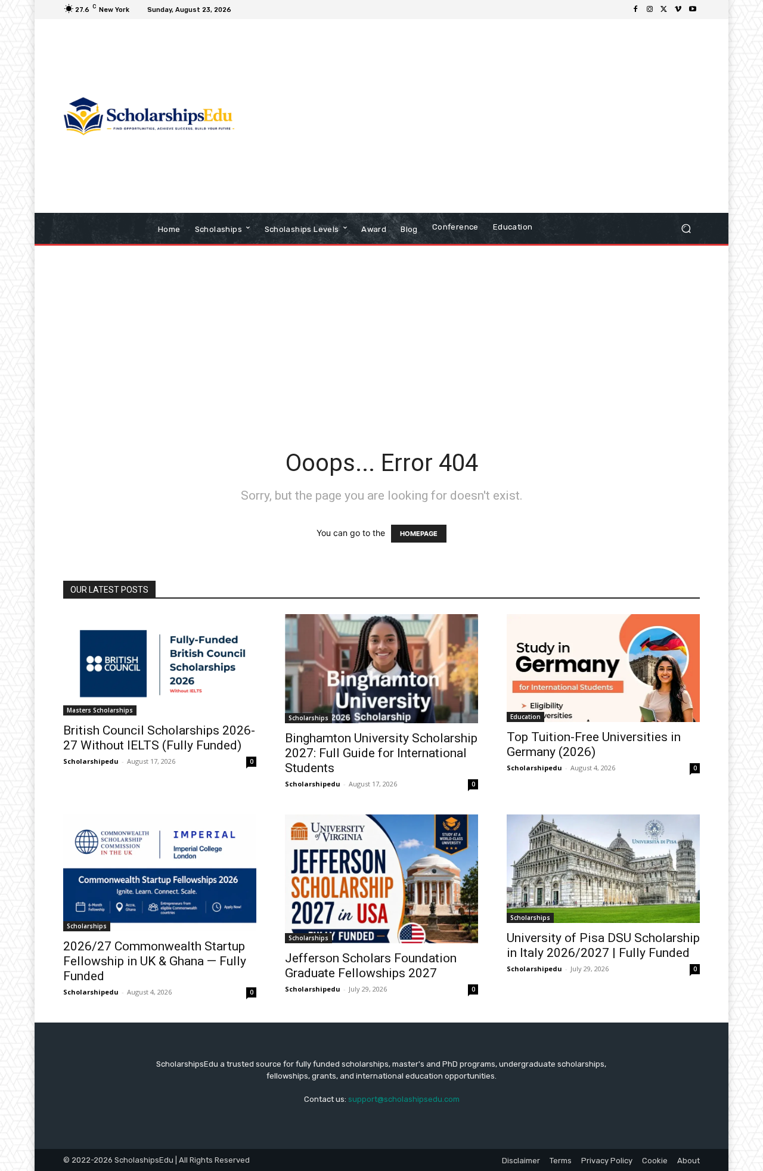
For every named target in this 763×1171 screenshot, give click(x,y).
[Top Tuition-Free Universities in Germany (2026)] (603, 667)
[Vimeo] (678, 9)
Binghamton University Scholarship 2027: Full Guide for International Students (381, 753)
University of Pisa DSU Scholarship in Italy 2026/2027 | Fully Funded (603, 945)
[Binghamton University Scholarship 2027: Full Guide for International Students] (381, 668)
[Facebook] (635, 9)
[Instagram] (650, 9)
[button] (686, 229)
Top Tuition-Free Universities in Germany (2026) (594, 744)
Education (525, 716)
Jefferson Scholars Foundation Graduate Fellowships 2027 (371, 965)
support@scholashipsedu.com (404, 1099)
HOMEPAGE (419, 533)
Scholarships (308, 718)
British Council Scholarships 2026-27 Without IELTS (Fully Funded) (159, 737)
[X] (664, 9)
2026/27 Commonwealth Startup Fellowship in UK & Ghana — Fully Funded (154, 961)
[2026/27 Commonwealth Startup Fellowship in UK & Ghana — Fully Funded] (159, 872)
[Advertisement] (481, 117)
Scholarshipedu (91, 761)
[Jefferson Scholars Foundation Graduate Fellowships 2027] (381, 878)
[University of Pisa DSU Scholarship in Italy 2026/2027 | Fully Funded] (603, 868)
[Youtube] (693, 9)
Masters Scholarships (100, 710)
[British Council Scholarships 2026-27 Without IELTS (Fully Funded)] (159, 664)
